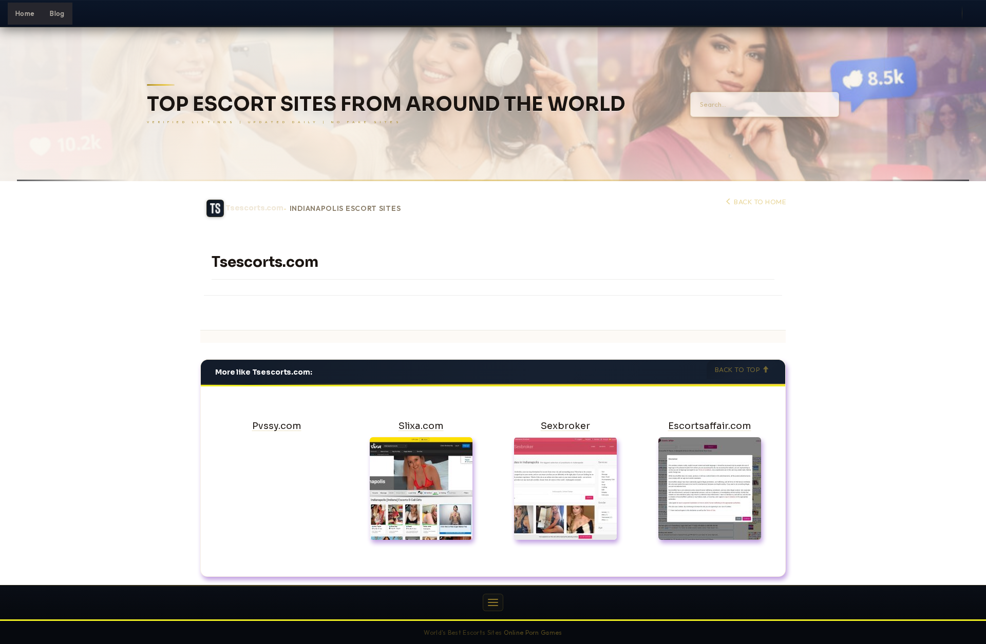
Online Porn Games (533, 632)
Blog (57, 13)
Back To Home (759, 202)
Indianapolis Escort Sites (345, 208)
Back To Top (738, 369)
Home (24, 13)
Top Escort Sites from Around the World (386, 104)
